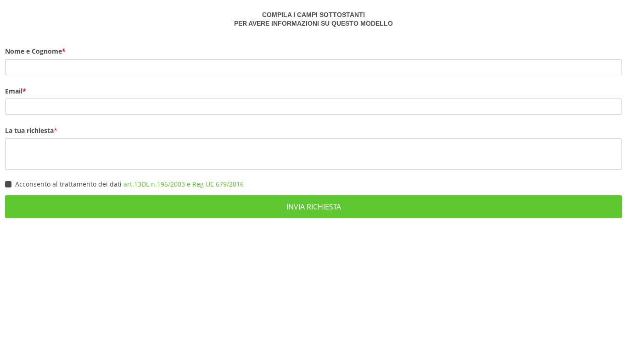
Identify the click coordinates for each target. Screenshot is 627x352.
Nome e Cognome (33, 51)
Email (13, 91)
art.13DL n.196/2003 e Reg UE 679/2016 (183, 184)
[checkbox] (8, 184)
